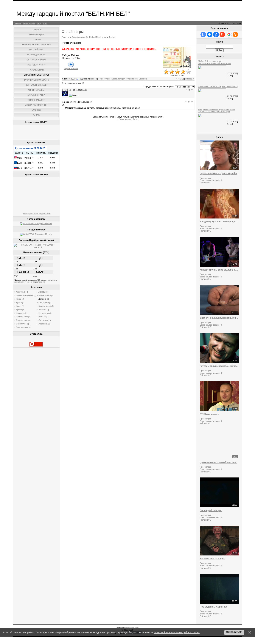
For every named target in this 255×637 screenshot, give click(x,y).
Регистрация (29, 23)
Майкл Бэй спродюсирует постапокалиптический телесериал (214, 62)
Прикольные (22, 317)
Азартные (20, 292)
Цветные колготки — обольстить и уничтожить (219, 462)
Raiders (143, 79)
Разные (42, 317)
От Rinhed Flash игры (96, 37)
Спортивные (22, 320)
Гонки (18, 299)
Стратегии (43, 320)
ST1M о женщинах (210, 414)
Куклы (19, 309)
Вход (39, 23)
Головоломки (44, 295)
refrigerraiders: (132, 79)
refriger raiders (110, 79)
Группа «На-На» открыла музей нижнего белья (219, 173)
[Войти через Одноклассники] (235, 34)
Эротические (22, 327)
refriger (121, 79)
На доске (20, 313)
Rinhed (93, 79)
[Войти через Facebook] (216, 34)
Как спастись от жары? (212, 558)
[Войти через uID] (203, 34)
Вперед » (189, 79)
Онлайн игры (77, 37)
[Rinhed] (65, 95)
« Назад (180, 79)
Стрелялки (21, 324)
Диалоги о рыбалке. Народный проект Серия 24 (219, 318)
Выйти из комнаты (24, 295)
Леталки (42, 309)
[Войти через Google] (229, 35)
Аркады (42, 292)
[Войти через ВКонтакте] (209, 34)
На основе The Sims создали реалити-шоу (218, 86)
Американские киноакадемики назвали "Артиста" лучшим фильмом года (216, 110)
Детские (42, 299)
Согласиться (234, 632)
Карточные (43, 302)
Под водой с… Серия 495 (214, 606)
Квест (18, 306)
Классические (45, 306)
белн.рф (134, 628)
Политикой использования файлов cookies (177, 632)
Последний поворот (211, 510)
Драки (19, 302)
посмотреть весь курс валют (36, 214)
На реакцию (44, 313)
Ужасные (42, 324)
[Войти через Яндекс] (222, 34)
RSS (45, 23)
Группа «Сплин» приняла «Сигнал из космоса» (219, 366)
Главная (17, 23)
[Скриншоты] (177, 57)
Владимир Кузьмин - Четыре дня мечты (219, 221)
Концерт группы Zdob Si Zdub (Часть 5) (219, 269)
